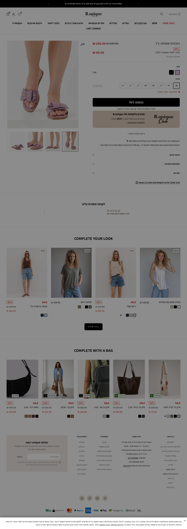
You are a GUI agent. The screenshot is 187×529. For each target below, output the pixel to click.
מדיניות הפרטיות (117, 524)
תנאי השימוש (105, 524)
